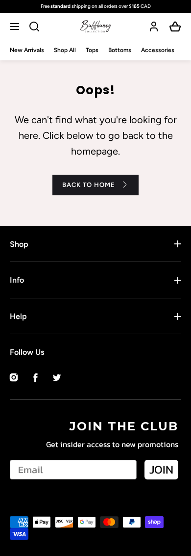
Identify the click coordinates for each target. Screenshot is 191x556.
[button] (16, 26)
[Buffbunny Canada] (95, 26)
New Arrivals (27, 50)
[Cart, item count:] (175, 26)
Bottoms (119, 50)
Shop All (65, 50)
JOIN (161, 469)
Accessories (157, 50)
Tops (92, 50)
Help (18, 316)
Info (17, 280)
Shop (19, 244)
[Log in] (154, 26)
